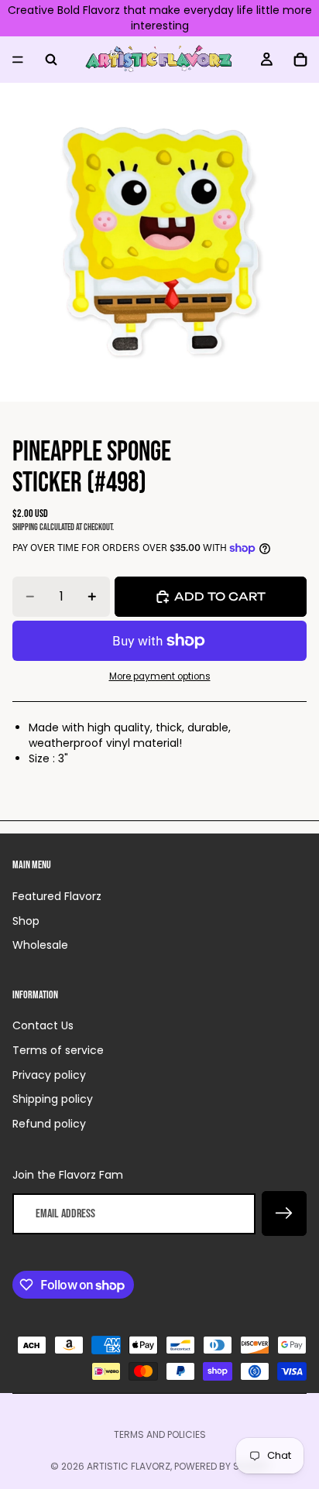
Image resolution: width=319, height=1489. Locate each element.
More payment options (160, 676)
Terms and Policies (160, 1434)
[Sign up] (284, 1213)
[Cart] (300, 60)
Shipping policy (52, 1099)
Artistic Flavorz (128, 1466)
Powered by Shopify (221, 1466)
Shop (25, 921)
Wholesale (40, 945)
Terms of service (58, 1050)
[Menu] (18, 59)
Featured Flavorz (56, 896)
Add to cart (220, 596)
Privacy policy (49, 1075)
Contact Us (43, 1025)
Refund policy (49, 1123)
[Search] (51, 60)
